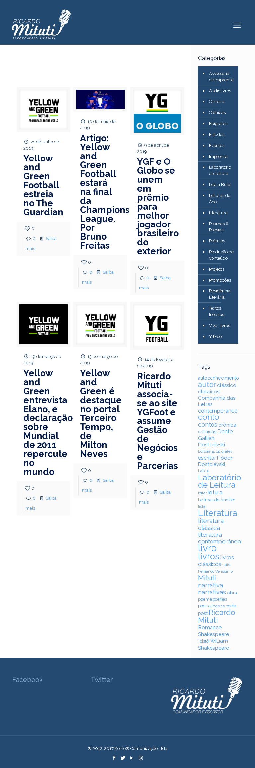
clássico (226, 385)
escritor (207, 458)
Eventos (216, 145)
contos (207, 424)
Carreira (216, 101)
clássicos (208, 392)
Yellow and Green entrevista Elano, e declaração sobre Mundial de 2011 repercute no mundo (48, 422)
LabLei (204, 471)
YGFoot (216, 336)
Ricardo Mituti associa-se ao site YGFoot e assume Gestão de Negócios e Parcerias (157, 421)
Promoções (220, 280)
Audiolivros (220, 90)
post (203, 613)
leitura (215, 492)
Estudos (216, 134)
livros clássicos (216, 560)
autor (207, 384)
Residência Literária (219, 294)
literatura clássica (211, 524)
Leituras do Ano (219, 198)
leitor (202, 493)
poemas (220, 599)
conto (208, 417)
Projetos (216, 269)
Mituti (207, 578)
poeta (231, 605)
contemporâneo (218, 411)
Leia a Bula (219, 184)
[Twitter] (123, 758)
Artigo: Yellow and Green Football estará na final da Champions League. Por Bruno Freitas (104, 192)
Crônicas (217, 112)
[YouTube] (131, 758)
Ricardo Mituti (216, 616)
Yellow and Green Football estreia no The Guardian (43, 185)
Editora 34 (206, 451)
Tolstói (203, 641)
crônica (227, 425)
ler (232, 499)
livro (207, 548)
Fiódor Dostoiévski (215, 461)
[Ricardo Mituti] (40, 25)
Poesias (218, 606)
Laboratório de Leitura (220, 170)
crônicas (207, 431)
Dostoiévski (211, 445)
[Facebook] (114, 758)
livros (208, 556)
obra (232, 592)
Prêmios (217, 240)
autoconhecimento (218, 378)
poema (205, 599)
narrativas (212, 592)
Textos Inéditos (216, 311)
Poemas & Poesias (219, 226)
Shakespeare (213, 634)
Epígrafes (218, 123)
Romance (210, 627)
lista (201, 506)
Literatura (218, 212)
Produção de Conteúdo (221, 255)
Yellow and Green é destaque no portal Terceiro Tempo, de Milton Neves (101, 413)
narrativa (210, 585)
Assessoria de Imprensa (221, 76)
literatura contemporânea (219, 537)
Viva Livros (219, 325)
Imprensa (218, 156)
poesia (204, 605)
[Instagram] (140, 758)
